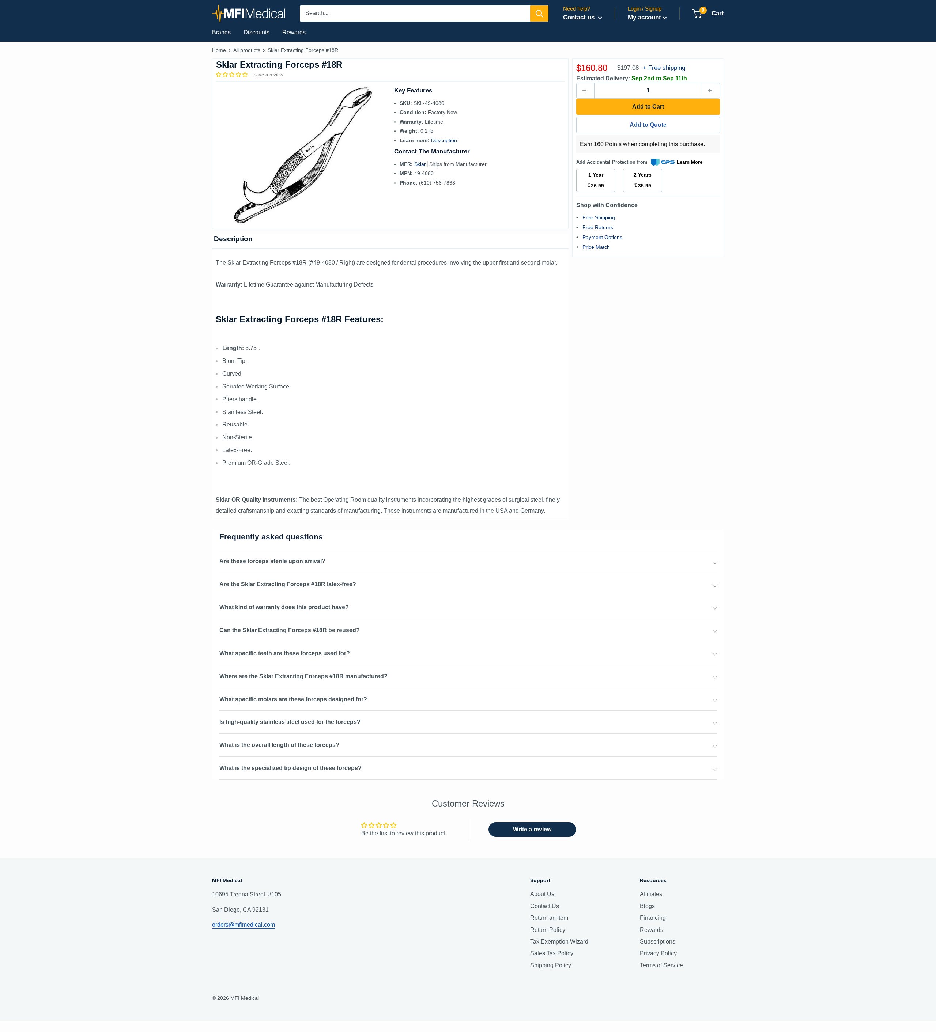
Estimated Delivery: (603, 78)
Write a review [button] (532, 829)
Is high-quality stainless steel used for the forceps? (290, 722)
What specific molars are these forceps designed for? (293, 699)
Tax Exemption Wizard (559, 941)
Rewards (294, 32)
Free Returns (597, 227)
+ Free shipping (664, 67)
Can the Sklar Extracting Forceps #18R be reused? (289, 630)
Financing (653, 918)
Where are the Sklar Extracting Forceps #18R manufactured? (303, 676)
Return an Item (549, 918)
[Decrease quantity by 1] (585, 90)
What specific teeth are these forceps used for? (284, 653)
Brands (221, 32)
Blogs (647, 906)
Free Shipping (598, 217)
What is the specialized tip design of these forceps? (290, 768)
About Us (542, 894)
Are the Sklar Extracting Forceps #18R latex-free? (287, 584)
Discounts (256, 32)
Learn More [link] (689, 162)
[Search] (539, 13)
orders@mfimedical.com (243, 925)
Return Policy (547, 930)
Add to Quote (648, 125)
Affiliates (651, 894)
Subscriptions (657, 941)
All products (246, 50)
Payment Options (602, 237)
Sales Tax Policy (551, 953)
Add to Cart (648, 106)
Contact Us (544, 906)
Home (219, 50)
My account (644, 17)
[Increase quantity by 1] (711, 90)
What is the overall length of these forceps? (279, 745)
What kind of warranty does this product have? (284, 607)
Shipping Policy (550, 965)
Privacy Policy (658, 953)
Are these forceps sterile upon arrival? (272, 561)
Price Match (596, 247)
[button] (232, 74)
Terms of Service (661, 965)
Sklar (420, 164)
